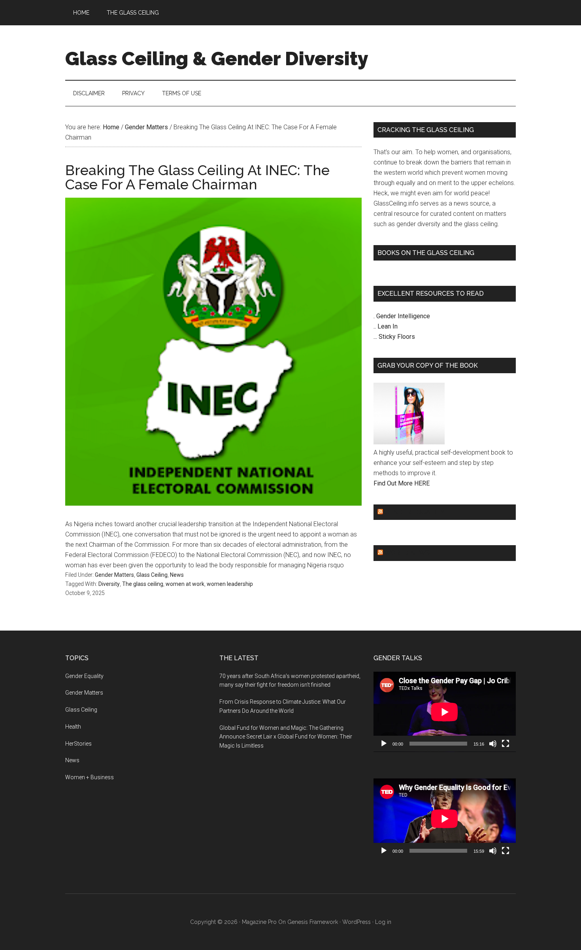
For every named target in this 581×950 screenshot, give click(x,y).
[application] (445, 712)
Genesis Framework (312, 922)
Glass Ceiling (152, 575)
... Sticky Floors (394, 336)
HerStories (78, 743)
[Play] (384, 744)
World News (407, 553)
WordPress (356, 922)
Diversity (109, 584)
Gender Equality (415, 512)
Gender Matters (114, 575)
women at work (185, 584)
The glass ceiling (142, 584)
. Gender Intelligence (402, 316)
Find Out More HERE (402, 483)
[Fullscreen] (505, 744)
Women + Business (89, 777)
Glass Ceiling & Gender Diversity (216, 58)
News (177, 575)
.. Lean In (386, 326)
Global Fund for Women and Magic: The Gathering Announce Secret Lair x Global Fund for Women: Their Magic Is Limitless (285, 737)
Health (73, 726)
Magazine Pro (259, 922)
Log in (383, 922)
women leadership (230, 584)
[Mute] (493, 744)
